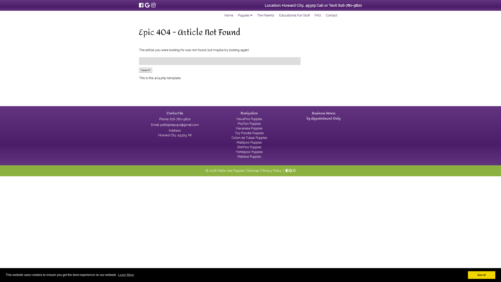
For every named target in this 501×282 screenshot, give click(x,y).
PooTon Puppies (249, 124)
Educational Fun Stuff (294, 15)
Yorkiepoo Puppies (249, 152)
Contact (331, 15)
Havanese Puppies (249, 128)
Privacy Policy (271, 171)
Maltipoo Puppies (249, 142)
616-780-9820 (350, 5)
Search (145, 70)
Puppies (244, 15)
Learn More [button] (126, 275)
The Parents (265, 15)
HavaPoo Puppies (249, 119)
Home (228, 15)
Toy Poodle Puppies (249, 133)
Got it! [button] (482, 275)
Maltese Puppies (249, 156)
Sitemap (253, 171)
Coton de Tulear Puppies (249, 138)
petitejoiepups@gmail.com (179, 125)
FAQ (317, 15)
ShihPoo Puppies (249, 147)
